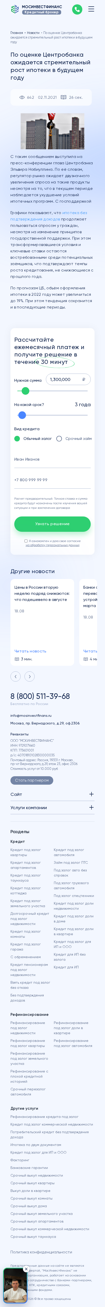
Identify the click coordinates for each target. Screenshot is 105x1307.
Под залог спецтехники (74, 896)
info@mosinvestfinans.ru (30, 715)
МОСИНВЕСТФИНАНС (42, 7)
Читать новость (30, 651)
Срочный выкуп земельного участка (41, 1214)
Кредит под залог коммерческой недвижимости (51, 1124)
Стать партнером (32, 780)
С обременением (25, 957)
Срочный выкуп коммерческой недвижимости (49, 1229)
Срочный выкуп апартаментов (36, 1221)
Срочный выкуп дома (28, 1206)
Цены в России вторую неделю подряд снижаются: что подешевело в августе (42, 593)
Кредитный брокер (42, 12)
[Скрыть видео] (26, 1269)
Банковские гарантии (29, 1168)
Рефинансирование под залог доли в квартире (71, 1028)
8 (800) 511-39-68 (40, 696)
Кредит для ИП (66, 967)
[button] (15, 1285)
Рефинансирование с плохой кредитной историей (29, 1076)
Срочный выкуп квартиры (32, 1183)
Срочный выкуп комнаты (31, 1198)
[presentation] (15, 676)
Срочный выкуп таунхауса (33, 1237)
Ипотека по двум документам (35, 1145)
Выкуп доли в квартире (30, 1191)
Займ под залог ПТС (71, 862)
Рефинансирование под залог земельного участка (29, 1058)
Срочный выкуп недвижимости (36, 1175)
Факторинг (19, 1160)
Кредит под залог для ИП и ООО (38, 1152)
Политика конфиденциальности (41, 1252)
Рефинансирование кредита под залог (44, 1117)
